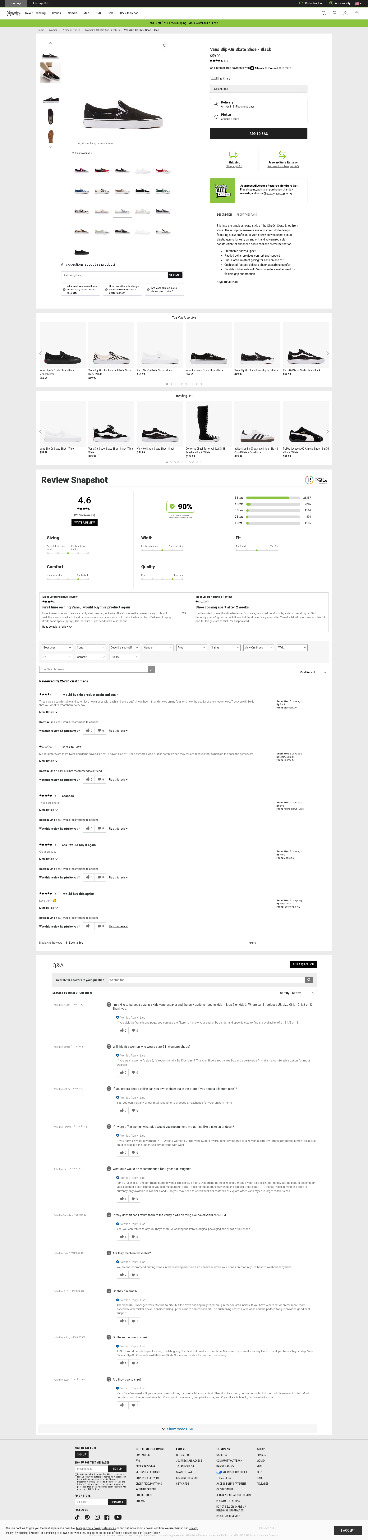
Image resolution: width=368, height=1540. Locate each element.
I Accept (348, 1530)
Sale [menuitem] (111, 13)
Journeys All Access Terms (233, 1495)
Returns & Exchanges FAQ (283, 166)
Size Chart (223, 78)
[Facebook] (108, 1517)
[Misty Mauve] (102, 206)
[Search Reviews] (151, 669)
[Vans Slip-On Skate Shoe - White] (160, 345)
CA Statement (224, 1489)
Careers (221, 1454)
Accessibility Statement (231, 1483)
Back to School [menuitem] (129, 13)
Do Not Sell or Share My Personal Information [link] (231, 1508)
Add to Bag (259, 134)
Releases (262, 1483)
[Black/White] (102, 186)
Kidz (259, 1472)
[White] (142, 227)
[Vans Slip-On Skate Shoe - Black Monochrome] (63, 345)
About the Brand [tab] (247, 214)
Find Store (117, 1501)
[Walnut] (122, 186)
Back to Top (76, 942)
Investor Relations (228, 1500)
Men (259, 1466)
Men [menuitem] (86, 13)
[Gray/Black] (163, 206)
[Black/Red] (102, 166)
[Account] (346, 13)
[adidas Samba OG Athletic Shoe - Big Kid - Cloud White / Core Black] (257, 424)
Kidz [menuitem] (99, 13)
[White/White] (142, 166)
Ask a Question (303, 964)
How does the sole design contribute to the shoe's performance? (124, 289)
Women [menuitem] (72, 13)
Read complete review (55, 626)
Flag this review (118, 730)
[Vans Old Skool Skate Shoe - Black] (306, 345)
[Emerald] (163, 186)
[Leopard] (81, 227)
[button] (357, 3)
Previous (50, 42)
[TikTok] (78, 1517)
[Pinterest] (88, 1517)
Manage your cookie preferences (96, 1528)
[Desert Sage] (102, 227)
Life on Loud (183, 1454)
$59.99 (43, 377)
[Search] (324, 13)
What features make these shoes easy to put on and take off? (82, 289)
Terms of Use (224, 1477)
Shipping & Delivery (147, 1477)
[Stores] (335, 13)
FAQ (138, 1460)
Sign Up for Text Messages (92, 1462)
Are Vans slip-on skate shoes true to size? (164, 289)
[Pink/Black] (81, 166)
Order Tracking (314, 3)
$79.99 (92, 456)
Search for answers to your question (80, 980)
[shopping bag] (357, 13)
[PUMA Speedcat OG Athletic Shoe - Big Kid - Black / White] (306, 424)
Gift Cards (182, 1483)
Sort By (284, 993)
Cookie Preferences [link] (228, 1516)
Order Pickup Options (149, 1483)
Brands (261, 1454)
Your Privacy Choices (236, 1472)
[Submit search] (309, 980)
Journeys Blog (185, 1466)
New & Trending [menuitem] (35, 13)
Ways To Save (184, 1472)
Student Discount (187, 1477)
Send (175, 275)
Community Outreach (229, 1460)
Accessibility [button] (342, 3)
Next (50, 146)
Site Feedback (144, 1495)
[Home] (13, 13)
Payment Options (146, 1489)
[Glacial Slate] (122, 206)
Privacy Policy (225, 1466)
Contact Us (143, 1454)
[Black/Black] (122, 166)
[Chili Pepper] (163, 166)
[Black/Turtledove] (81, 206)
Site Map (141, 1500)
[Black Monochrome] (81, 247)
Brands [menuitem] (56, 13)
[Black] (142, 186)
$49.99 (238, 374)
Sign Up (81, 1454)
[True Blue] (81, 186)
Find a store (82, 1495)
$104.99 (190, 456)
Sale (260, 1477)
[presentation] (35, 13)
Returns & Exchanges (149, 1472)
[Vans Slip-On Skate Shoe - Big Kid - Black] (257, 345)
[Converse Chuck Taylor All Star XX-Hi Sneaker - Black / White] (209, 424)
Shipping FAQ (234, 166)
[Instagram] (98, 1517)
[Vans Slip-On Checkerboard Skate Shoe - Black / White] (111, 345)
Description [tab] (224, 214)
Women (261, 1460)
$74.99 (287, 374)
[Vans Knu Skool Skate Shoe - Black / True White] (111, 424)
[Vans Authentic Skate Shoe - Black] (209, 345)
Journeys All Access (189, 1460)
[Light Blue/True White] (142, 206)
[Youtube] (119, 1517)
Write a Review (84, 522)
